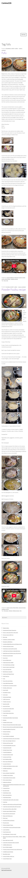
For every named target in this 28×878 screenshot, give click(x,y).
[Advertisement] (14, 18)
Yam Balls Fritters (7, 692)
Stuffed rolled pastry (7, 844)
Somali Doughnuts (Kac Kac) (9, 729)
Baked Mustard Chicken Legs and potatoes (12, 653)
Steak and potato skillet (8, 662)
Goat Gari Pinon (6, 706)
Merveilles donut (6, 854)
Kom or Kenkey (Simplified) (9, 773)
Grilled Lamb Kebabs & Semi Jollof (10, 766)
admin (16, 48)
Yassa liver (5, 658)
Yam (7, 280)
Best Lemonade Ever (7, 795)
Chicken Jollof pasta (7, 687)
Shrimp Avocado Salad (8, 655)
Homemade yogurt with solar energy (10, 799)
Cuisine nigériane (10, 277)
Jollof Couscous (6, 699)
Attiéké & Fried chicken (8, 775)
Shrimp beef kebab (7, 697)
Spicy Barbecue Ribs (7, 759)
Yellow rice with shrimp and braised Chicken (12, 804)
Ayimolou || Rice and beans (8, 820)
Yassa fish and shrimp (7, 681)
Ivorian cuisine (10, 607)
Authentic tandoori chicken (9, 639)
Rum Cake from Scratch (8, 840)
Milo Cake (5, 637)
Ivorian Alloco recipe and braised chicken (11, 827)
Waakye (4, 720)
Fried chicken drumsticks (8, 713)
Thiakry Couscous (7, 701)
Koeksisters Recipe (7, 782)
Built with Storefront (6, 870)
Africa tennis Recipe (7, 780)
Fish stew (5, 715)
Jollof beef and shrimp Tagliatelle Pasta (11, 651)
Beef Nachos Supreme (7, 671)
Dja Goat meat (6, 790)
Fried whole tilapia (7, 797)
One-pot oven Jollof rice (8, 635)
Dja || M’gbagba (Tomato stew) (9, 834)
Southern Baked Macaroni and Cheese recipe (12, 644)
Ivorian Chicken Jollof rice (8, 856)
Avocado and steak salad (8, 708)
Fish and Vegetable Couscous (9, 745)
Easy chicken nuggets (7, 847)
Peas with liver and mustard (9, 813)
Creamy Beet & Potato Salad (9, 777)
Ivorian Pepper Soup (7, 858)
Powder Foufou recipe (14, 289)
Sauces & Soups (22, 607)
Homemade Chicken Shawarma (9, 630)
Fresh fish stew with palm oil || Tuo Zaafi (12, 806)
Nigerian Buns (6, 628)
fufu (5, 280)
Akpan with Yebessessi (8, 816)
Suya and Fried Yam (7, 669)
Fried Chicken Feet (7, 832)
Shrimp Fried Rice (6, 731)
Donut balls (5, 690)
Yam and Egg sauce (7, 660)
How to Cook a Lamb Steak (8, 667)
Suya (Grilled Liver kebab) (8, 736)
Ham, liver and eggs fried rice (9, 740)
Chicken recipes (16, 610)
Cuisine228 (6, 3)
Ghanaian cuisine (18, 277)
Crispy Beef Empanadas (8, 683)
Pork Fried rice (6, 676)
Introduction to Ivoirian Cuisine (9, 685)
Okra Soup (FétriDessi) (8, 761)
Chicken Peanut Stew (7, 750)
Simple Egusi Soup (7, 792)
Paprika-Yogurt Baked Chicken (9, 811)
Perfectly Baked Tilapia (8, 825)
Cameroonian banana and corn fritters (11, 738)
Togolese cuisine (14, 279)
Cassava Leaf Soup (7, 757)
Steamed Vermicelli (7, 747)
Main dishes (7, 279)
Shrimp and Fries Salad (8, 743)
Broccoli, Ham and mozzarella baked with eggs (13, 727)
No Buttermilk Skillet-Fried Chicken (10, 717)
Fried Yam (5, 802)
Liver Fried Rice (6, 829)
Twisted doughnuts (7, 752)
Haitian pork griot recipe (8, 646)
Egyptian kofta (6, 704)
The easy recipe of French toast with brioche (12, 849)
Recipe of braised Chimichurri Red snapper (12, 724)
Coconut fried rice (7, 764)
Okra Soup (5, 818)
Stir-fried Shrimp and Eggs (8, 664)
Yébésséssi (5, 770)
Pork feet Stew (6, 734)
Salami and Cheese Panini (8, 674)
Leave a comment (22, 287)
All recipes (6, 610)
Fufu (4, 53)
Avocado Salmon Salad (8, 754)
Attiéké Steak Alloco (7, 768)
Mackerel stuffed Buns (7, 641)
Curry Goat (5, 694)
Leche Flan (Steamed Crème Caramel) (11, 842)
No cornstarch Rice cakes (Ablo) (10, 809)
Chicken (10, 610)
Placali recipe (6, 822)
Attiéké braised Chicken (8, 851)
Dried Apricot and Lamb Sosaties (10, 648)
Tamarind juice (6, 788)
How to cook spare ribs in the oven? (10, 632)
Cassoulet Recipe (6, 711)
